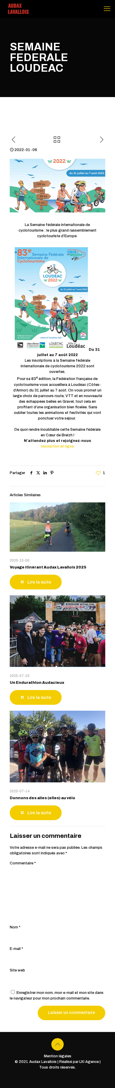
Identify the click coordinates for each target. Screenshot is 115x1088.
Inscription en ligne (57, 446)
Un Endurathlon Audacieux (37, 683)
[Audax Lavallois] (17, 8)
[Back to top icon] (57, 1044)
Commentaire (23, 863)
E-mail (16, 949)
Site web (17, 970)
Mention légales (57, 1056)
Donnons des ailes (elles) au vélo (42, 798)
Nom (15, 927)
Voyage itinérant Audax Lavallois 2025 (48, 567)
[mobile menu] (107, 9)
